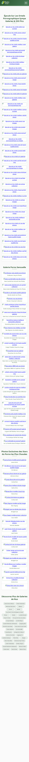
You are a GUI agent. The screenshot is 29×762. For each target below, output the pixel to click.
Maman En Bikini (22, 646)
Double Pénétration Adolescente (10, 623)
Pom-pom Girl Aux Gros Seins (19, 617)
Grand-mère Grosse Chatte (20, 626)
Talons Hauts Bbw (8, 640)
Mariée (18, 609)
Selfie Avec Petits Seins (10, 606)
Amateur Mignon (19, 643)
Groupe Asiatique (10, 620)
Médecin (20, 606)
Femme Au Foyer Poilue (19, 640)
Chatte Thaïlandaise (20, 603)
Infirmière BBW (19, 629)
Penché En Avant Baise (7, 626)
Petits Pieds (15, 637)
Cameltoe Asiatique (6, 637)
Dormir (10, 609)
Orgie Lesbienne (10, 629)
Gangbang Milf (22, 623)
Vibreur (5, 615)
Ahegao (23, 637)
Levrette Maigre (19, 620)
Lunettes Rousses (22, 615)
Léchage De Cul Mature (19, 632)
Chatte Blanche (8, 632)
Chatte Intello (6, 649)
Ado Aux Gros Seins (10, 635)
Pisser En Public (7, 617)
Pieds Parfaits (14, 649)
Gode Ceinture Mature (9, 603)
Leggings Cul (20, 635)
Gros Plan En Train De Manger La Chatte (14, 612)
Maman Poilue (23, 649)
